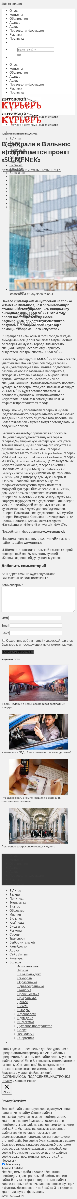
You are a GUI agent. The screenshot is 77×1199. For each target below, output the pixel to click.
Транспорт (17, 938)
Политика (16, 898)
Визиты (22, 1006)
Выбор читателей (22, 942)
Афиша (14, 22)
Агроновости (26, 1014)
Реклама (15, 34)
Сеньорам (24, 978)
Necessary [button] (9, 1160)
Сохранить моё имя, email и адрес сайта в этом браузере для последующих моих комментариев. (37, 642)
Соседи (15, 934)
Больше (15, 962)
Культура (32, 133)
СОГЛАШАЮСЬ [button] (14, 1076)
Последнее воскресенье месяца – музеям (29, 846)
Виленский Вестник (16, 133)
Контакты (16, 14)
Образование (27, 982)
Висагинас (17, 172)
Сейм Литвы (18, 954)
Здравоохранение (30, 986)
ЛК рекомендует (29, 974)
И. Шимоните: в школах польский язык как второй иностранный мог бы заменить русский (37, 552)
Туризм (22, 970)
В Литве (15, 138)
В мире (14, 894)
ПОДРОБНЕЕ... (39, 1076)
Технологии (25, 1034)
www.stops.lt (32, 542)
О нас (13, 10)
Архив (14, 26)
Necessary (13, 1164)
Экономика (17, 902)
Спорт (21, 1030)
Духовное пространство (34, 1026)
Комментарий (12, 585)
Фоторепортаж (28, 966)
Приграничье (27, 998)
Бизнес (14, 906)
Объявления (18, 18)
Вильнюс (16, 165)
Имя (5, 618)
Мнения (15, 914)
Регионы (15, 930)
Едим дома (25, 1018)
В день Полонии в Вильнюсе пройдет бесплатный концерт (33, 705)
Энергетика (25, 1038)
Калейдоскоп (18, 946)
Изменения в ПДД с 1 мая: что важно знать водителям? (36, 752)
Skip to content (12, 3)
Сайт (5, 633)
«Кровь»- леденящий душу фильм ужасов (32, 558)
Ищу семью (25, 1022)
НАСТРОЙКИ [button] (60, 1076)
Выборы (23, 1010)
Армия (14, 950)
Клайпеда (16, 922)
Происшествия (28, 994)
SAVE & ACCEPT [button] (13, 1195)
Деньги (22, 1002)
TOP (3, 133)
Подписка (16, 38)
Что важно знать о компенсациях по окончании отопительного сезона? (31, 799)
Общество (16, 910)
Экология (24, 990)
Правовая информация (26, 30)
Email (5, 625)
